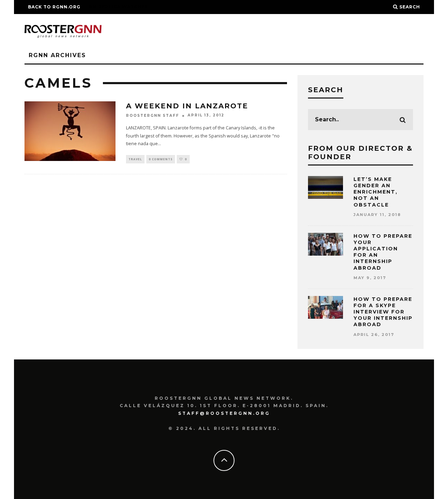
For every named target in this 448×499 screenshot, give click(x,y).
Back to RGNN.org (54, 6)
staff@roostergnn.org (224, 413)
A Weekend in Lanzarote (187, 106)
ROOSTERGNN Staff (152, 115)
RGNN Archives (57, 55)
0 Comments (161, 159)
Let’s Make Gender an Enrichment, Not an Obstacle (376, 192)
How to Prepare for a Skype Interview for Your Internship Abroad (383, 312)
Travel (135, 159)
